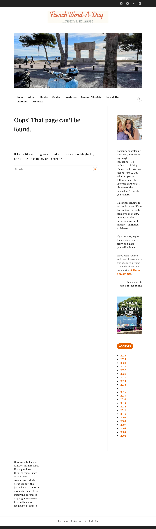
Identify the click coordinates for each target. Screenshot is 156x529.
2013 (123, 403)
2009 (123, 417)
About (31, 97)
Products (37, 101)
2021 (123, 373)
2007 (123, 424)
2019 (123, 381)
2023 (123, 366)
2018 (123, 384)
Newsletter (112, 97)
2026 (123, 355)
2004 (123, 435)
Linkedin (93, 521)
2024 (123, 363)
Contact (56, 97)
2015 (123, 395)
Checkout (22, 101)
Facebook (63, 521)
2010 (123, 413)
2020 (123, 377)
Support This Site (91, 97)
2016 (123, 392)
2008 (123, 421)
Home (19, 97)
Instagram (76, 521)
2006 (123, 428)
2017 (123, 388)
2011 (123, 410)
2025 (123, 359)
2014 (123, 399)
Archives (71, 97)
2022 (123, 370)
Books (44, 97)
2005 (123, 432)
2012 (123, 406)
